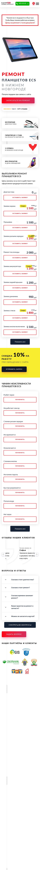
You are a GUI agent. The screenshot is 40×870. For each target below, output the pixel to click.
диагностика (10, 123)
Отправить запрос (14, 369)
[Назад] (3, 554)
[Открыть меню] (37, 3)
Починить (20, 399)
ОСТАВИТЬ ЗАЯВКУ (20, 197)
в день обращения (12, 162)
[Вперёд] (36, 554)
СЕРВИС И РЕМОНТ (7, 4)
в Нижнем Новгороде (14, 149)
